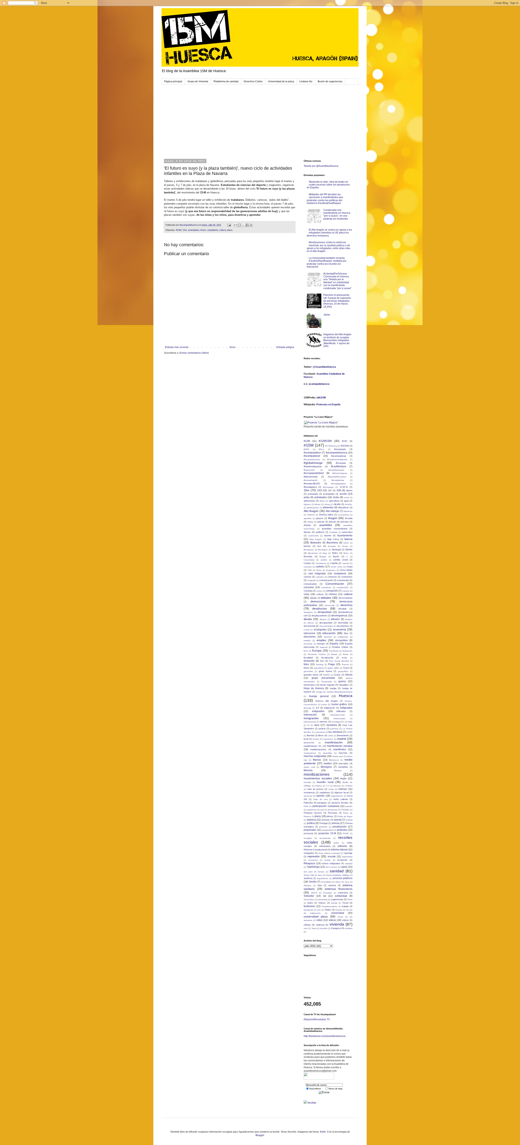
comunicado (343, 580)
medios (328, 763)
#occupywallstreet (314, 473)
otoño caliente (340, 799)
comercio (332, 577)
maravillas (327, 753)
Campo (307, 563)
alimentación (313, 507)
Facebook (333, 651)
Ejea (346, 633)
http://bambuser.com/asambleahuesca (325, 1036)
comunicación (326, 580)
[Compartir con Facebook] (247, 225)
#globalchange (313, 462)
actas (307, 497)
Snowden (327, 893)
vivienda (336, 924)
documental (309, 626)
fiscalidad (308, 657)
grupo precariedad (323, 678)
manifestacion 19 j (313, 746)
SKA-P (314, 893)
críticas (320, 594)
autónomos (313, 536)
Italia (350, 722)
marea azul (337, 756)
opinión (320, 795)
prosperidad (327, 830)
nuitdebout (325, 792)
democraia (330, 605)
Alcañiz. (348, 504)
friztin (323, 1131)
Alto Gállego (332, 511)
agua (346, 501)
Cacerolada (309, 560)
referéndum (324, 846)
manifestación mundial (339, 746)
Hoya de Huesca (314, 688)
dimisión (348, 619)
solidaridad (341, 896)
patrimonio (312, 810)
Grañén (326, 675)
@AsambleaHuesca (324, 366)
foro (322, 661)
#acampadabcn (312, 452)
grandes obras (311, 674)
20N (339, 490)
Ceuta (349, 566)
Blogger (260, 1135)
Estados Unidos (340, 647)
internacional (310, 722)
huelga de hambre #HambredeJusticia (334, 692)
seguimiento (322, 878)
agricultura (334, 501)
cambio (324, 560)
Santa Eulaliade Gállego (337, 875)
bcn (319, 546)
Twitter (327, 910)
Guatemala (326, 681)
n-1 (327, 786)
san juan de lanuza (314, 872)
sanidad (337, 871)
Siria (319, 885)
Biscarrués (313, 553)
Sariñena (308, 878)
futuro (306, 668)
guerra (342, 681)
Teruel (345, 903)
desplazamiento (319, 615)
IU (308, 725)
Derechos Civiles (253, 81)
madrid (341, 738)
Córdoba (308, 591)
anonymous (343, 515)
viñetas (307, 925)
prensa (335, 823)
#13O (344, 441)
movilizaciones (316, 774)
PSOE (346, 833)
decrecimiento (345, 598)
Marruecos (334, 760)
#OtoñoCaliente (339, 473)
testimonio (309, 906)
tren (319, 910)
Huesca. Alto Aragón (326, 701)
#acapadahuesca (312, 459)
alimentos (328, 507)
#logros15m (309, 470)
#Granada (341, 463)
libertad (310, 735)
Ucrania (338, 910)
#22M (306, 449)
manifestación (334, 742)
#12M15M (325, 440)
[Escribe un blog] (239, 225)
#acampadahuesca (336, 452)
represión (314, 856)
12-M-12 (344, 487)
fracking (319, 664)
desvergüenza (339, 615)
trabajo (345, 906)
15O (319, 490)
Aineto (317, 504)
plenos (330, 816)
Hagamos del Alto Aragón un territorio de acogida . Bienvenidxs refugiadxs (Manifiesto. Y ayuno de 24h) (337, 340)
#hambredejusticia (313, 466)
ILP (317, 708)
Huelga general (318, 696)
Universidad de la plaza (281, 81)
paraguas (322, 802)
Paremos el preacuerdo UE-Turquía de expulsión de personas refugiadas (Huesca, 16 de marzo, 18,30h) (337, 301)
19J (330, 490)
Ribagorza (309, 863)
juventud (334, 729)
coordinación (343, 587)
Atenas (307, 532)
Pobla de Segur (344, 816)
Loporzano (328, 739)
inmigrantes (311, 718)
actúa (346, 497)
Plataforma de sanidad (225, 81)
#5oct (321, 449)
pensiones (333, 810)
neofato (348, 786)
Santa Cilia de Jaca (313, 875)
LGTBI (349, 732)
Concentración (334, 583)
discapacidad (325, 622)
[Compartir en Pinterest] (251, 225)
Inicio (232, 347)
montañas (343, 767)
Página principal (173, 81)
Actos (203, 230)
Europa (317, 650)
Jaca (316, 725)
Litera (330, 735)
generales (308, 671)
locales (316, 739)
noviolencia (309, 792)
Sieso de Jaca (342, 882)
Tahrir (349, 899)
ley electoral (335, 732)
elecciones (310, 636)
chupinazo (331, 570)
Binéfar (349, 549)
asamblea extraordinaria (334, 528)
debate (313, 598)
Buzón (336, 556)
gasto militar (333, 668)
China (319, 570)
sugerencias (337, 899)
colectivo (320, 577)
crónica (333, 594)
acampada (313, 494)
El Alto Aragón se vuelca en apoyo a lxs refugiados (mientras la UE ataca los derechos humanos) (329, 232)
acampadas (329, 494)
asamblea (325, 525)
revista (327, 860)
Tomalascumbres (329, 906)
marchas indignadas (315, 756)
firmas (345, 654)
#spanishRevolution (337, 477)
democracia (318, 601)
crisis (306, 594)
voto (306, 928)
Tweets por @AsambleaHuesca (321, 166)
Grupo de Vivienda (197, 81)
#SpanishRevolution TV (317, 1019)
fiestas (334, 654)
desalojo (342, 608)
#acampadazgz (338, 456)
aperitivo (308, 518)
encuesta (308, 644)
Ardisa (310, 522)
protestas (342, 829)
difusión (335, 619)
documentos (343, 626)
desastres (308, 612)
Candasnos (320, 563)
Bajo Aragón (316, 539)
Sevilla (312, 881)
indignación (329, 708)
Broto (346, 553)
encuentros (341, 640)
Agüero (307, 504)
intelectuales (339, 718)
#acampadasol (312, 455)
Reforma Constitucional (315, 849)
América (311, 515)
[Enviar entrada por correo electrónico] (229, 225)
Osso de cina (320, 799)
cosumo (345, 591)
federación (347, 651)
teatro (310, 903)
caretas (345, 563)
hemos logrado (327, 685)
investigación (338, 722)
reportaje (348, 853)
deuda (308, 619)
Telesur (322, 903)
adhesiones (309, 501)
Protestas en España (328, 404)
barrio (346, 543)
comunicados (310, 584)
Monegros (326, 767)
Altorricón (348, 511)
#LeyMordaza (338, 466)
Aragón (332, 518)
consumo (309, 587)
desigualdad (325, 612)
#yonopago (328, 487)
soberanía (343, 892)
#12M (307, 441)
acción (343, 493)
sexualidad (326, 882)
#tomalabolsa (338, 480)
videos (332, 920)
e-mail (306, 630)
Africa (322, 501)
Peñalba (345, 810)
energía (321, 643)
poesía (338, 819)
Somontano (309, 899)
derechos (346, 605)
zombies (348, 928)
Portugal (323, 823)
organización (337, 796)
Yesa (313, 928)
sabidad (348, 863)
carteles (320, 566)
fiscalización (327, 657)
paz (322, 810)
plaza (229, 230)
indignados (318, 711)
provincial (308, 833)
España (334, 643)
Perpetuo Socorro (313, 813)
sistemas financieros (338, 888)
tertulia (334, 903)
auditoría (320, 532)
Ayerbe (327, 535)
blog (325, 553)
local (306, 739)
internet (323, 721)
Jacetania (331, 725)
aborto (349, 490)
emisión (307, 640)
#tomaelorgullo (310, 480)
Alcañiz (337, 504)
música (318, 786)
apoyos (319, 518)
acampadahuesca (319, 384)
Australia (333, 532)
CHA (310, 570)
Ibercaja (307, 708)
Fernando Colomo (317, 654)
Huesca (345, 696)
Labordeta (320, 732)
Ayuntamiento (344, 535)
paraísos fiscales (340, 802)
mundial (307, 782)
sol (324, 896)
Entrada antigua (285, 347)
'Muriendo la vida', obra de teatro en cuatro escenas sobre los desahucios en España (328, 184)
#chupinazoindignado (337, 459)
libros (321, 735)
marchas (343, 753)
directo (311, 623)
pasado (348, 806)
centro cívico (336, 567)
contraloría (326, 587)
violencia (320, 925)
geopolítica (343, 671)
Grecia (348, 674)
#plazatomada (310, 476)
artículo (332, 521)
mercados (343, 763)
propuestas (310, 829)
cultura (222, 230)
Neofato (312, 1102)
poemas (326, 820)
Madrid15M (309, 743)
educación (329, 633)
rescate (332, 856)
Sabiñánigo (313, 866)
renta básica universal (328, 853)
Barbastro (315, 542)
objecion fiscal (341, 792)
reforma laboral (339, 849)
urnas (340, 917)
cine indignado (317, 573)
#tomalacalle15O (312, 483)
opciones (308, 796)
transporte (308, 910)
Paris (306, 806)
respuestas (347, 856)
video (319, 920)
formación (309, 660)
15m (185, 230)
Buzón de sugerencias (330, 81)
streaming (322, 899)
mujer (343, 778)
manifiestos (339, 749)
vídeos (345, 920)
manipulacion (310, 753)
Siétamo (307, 885)
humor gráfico (339, 704)
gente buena (325, 671)
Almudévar (343, 507)
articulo (320, 521)
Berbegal (336, 549)
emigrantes (343, 637)
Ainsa (327, 504)
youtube (323, 928)
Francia (345, 664)
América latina (326, 514)
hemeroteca (309, 685)
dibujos (323, 619)
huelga (333, 688)
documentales (326, 626)
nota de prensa (315, 789)
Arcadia (348, 518)
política (311, 823)
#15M (178, 230)
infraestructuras (337, 715)
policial (349, 820)
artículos (344, 521)
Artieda (307, 525)
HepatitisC (344, 685)
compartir (311, 580)
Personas (332, 813)
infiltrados (341, 711)
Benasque (323, 550)
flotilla (344, 658)
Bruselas (308, 556)
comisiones (346, 577)
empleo (321, 640)
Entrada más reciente (176, 347)
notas (331, 789)
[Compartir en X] (243, 225)
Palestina (308, 802)
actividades (193, 230)
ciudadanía (212, 230)
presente (323, 827)
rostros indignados (331, 863)
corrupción (332, 590)
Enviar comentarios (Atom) (194, 352)
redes (336, 843)
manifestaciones (318, 749)
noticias (342, 789)
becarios (332, 546)
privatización (340, 826)
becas (345, 546)
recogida (308, 838)
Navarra (337, 786)
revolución (342, 860)
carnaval (308, 567)
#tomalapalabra (338, 484)
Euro (306, 651)
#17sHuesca (331, 446)
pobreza (311, 819)
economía (339, 629)
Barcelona (332, 542)
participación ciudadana (325, 806)
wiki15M (321, 397)
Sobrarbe (309, 896)
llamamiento (343, 735)
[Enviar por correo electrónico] (236, 225)
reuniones (313, 860)
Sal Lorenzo (331, 867)
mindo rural (309, 767)
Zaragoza (336, 928)
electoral (328, 637)
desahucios (319, 608)
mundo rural (325, 782)
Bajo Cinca (333, 539)
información (310, 714)
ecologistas (320, 629)
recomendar (325, 838)
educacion (309, 633)
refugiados (309, 853)
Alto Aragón (311, 511)
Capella (334, 563)
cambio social (340, 559)
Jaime (326, 314)
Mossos (337, 770)
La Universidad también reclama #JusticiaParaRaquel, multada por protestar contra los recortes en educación (326, 262)
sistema (332, 885)
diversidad (343, 622)
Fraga (331, 664)
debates (326, 597)
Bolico (335, 553)
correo (319, 591)
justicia (322, 728)
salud (344, 866)
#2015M (345, 446)
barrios (307, 546)
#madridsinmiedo (336, 470)
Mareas (317, 759)
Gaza (346, 668)
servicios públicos (342, 878)
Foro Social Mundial (339, 661)
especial (323, 647)
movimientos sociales (318, 778)
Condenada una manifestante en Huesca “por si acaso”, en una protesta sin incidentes (336, 214)
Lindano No (305, 81)
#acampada (340, 449)
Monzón (308, 770)
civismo (307, 577)
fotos (306, 664)
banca (348, 539)
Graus (337, 674)
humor (324, 704)
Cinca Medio (346, 570)
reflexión (342, 846)
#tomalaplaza (310, 487)
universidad (337, 913)
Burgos (323, 556)
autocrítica (347, 532)
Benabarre (309, 550)
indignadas (346, 707)
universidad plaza (316, 916)
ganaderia (319, 668)
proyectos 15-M (327, 833)
